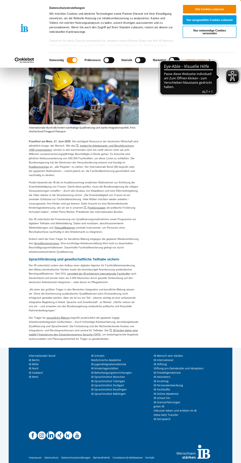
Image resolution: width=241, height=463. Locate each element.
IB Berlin (34, 360)
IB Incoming (161, 381)
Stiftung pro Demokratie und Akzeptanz (179, 368)
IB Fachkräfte (162, 389)
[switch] (109, 60)
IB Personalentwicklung (168, 385)
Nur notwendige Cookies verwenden (209, 32)
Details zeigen (196, 60)
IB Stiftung (160, 364)
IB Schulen (97, 355)
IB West (33, 377)
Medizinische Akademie (106, 360)
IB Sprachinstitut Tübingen (108, 381)
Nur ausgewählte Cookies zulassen (210, 19)
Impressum (35, 457)
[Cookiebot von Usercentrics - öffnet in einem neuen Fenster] (24, 60)
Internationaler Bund (42, 355)
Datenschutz (51, 457)
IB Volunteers (162, 377)
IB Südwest (36, 372)
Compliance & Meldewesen (128, 457)
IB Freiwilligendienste (167, 372)
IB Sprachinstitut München (108, 377)
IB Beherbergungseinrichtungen (111, 372)
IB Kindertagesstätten (104, 368)
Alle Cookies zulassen (209, 9)
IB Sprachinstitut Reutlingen (109, 389)
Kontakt (149, 457)
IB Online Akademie (166, 394)
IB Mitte (34, 364)
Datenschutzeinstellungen (75, 457)
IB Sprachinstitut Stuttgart (107, 385)
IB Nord (33, 368)
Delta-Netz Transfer (166, 415)
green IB (159, 406)
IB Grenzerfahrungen (167, 402)
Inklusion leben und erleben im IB (175, 410)
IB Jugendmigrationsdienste (108, 364)
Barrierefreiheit (101, 457)
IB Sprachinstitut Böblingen (108, 394)
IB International (163, 360)
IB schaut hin (162, 398)
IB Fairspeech (162, 419)
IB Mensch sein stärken (168, 355)
